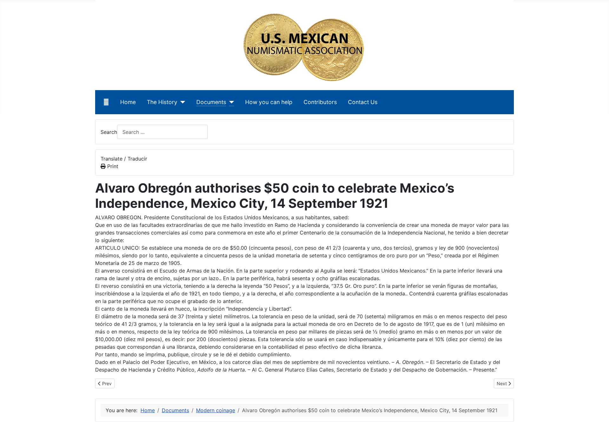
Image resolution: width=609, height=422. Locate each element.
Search (109, 132)
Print (112, 166)
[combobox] (162, 132)
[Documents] (230, 102)
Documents (211, 102)
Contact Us (362, 102)
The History (162, 102)
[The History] (181, 102)
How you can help (268, 102)
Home (128, 102)
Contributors (320, 102)
